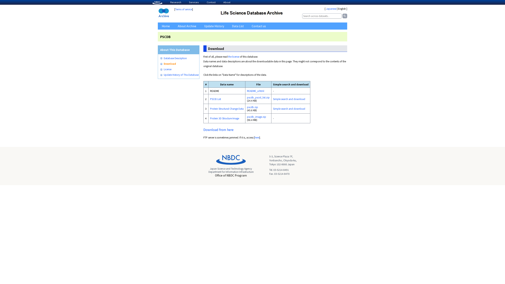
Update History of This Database (181, 74)
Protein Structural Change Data (227, 108)
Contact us (259, 26)
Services (194, 2)
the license (233, 56)
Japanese (331, 8)
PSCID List (215, 99)
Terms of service (183, 9)
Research (175, 2)
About (226, 2)
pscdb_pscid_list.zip (258, 97)
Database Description (175, 58)
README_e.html (255, 90)
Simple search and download (289, 99)
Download (170, 63)
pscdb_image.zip (256, 116)
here (257, 137)
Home (166, 26)
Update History (214, 26)
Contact (211, 2)
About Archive (187, 26)
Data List (238, 26)
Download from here (218, 129)
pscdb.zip (252, 107)
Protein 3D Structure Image (224, 118)
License (167, 69)
